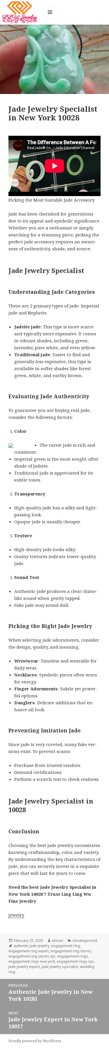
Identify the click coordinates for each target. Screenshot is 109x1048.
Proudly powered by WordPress (34, 1040)
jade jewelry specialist (60, 966)
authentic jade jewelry (31, 945)
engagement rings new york (31, 961)
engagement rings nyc (75, 961)
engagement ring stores (71, 951)
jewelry (16, 915)
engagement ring (65, 945)
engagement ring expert (28, 951)
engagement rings (72, 956)
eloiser (58, 940)
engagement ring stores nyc (32, 956)
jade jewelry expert (24, 966)
